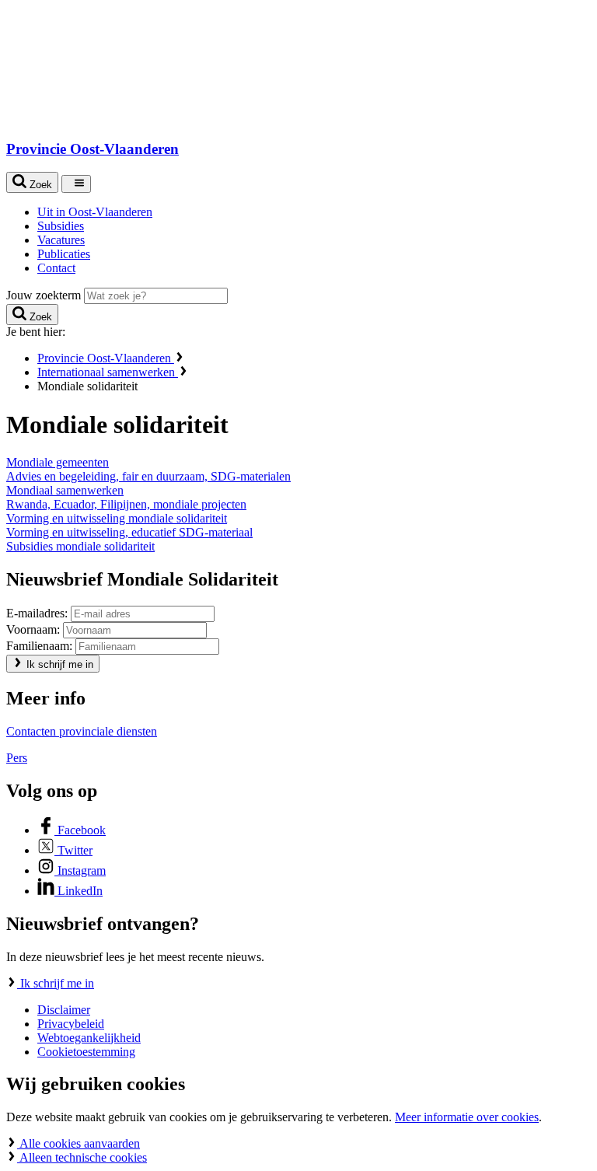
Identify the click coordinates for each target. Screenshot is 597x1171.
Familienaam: (39, 645)
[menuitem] (314, 212)
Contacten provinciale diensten (81, 731)
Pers (16, 757)
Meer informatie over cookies (467, 1117)
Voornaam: (33, 629)
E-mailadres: (37, 613)
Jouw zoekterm (43, 295)
